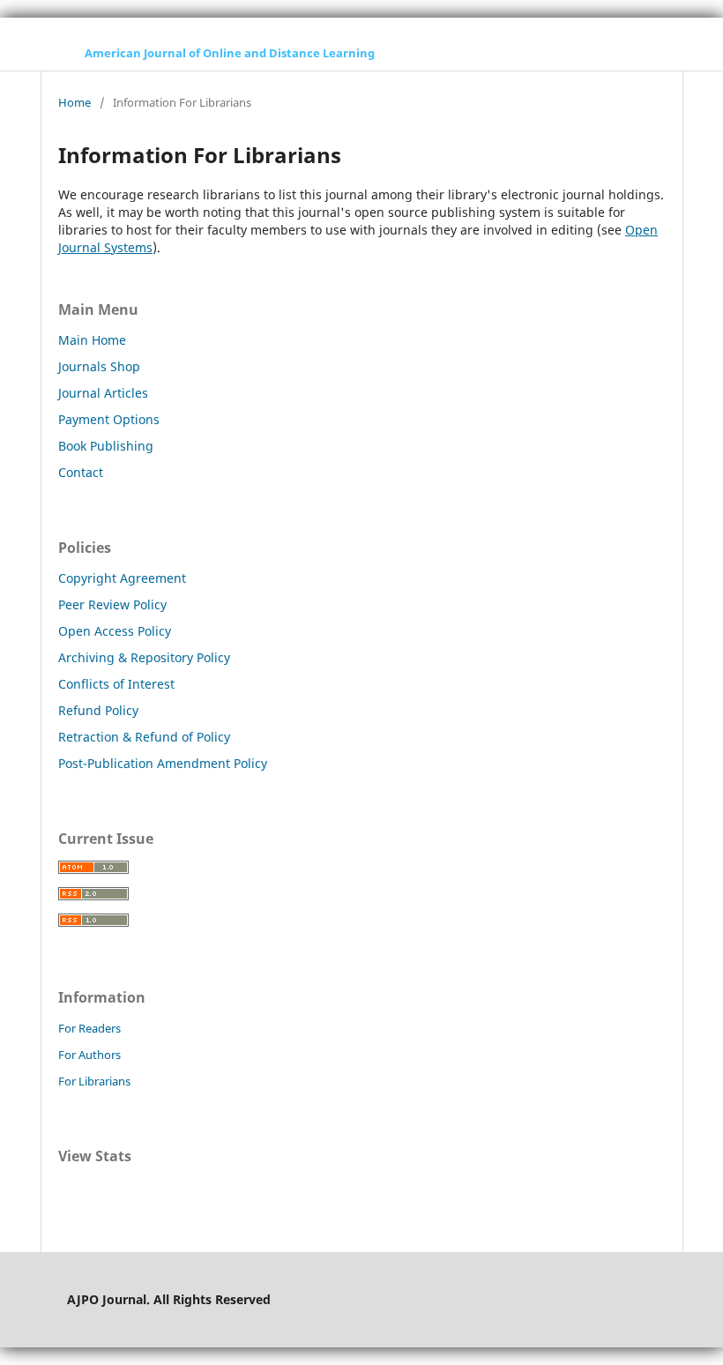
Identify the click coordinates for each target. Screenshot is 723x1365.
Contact (80, 472)
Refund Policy (98, 710)
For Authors (89, 1055)
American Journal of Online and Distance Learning (230, 53)
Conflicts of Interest (116, 683)
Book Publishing (105, 445)
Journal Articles (103, 392)
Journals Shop (99, 366)
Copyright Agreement (122, 578)
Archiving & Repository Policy (144, 657)
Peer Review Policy (112, 604)
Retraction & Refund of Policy (144, 736)
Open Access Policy (114, 631)
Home (74, 102)
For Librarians (94, 1081)
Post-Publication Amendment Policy (162, 763)
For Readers (89, 1028)
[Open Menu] (58, 53)
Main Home (92, 340)
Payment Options (109, 419)
